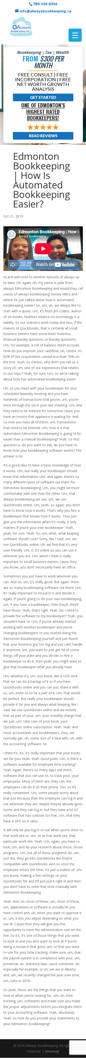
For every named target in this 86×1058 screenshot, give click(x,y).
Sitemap (52, 1051)
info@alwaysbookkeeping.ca (45, 11)
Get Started (43, 97)
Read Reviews (43, 135)
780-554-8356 (45, 4)
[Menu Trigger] (75, 35)
